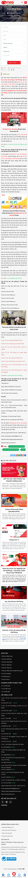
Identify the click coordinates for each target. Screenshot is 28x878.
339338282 (7, 747)
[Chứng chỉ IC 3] (14, 531)
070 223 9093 (7, 783)
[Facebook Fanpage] (3, 801)
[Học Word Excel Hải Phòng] (14, 592)
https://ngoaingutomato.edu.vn (13, 791)
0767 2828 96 (7, 769)
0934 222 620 (12, 786)
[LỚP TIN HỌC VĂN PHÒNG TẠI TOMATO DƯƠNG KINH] (14, 470)
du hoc (23, 449)
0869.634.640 (7, 762)
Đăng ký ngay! (13, 62)
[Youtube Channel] (7, 801)
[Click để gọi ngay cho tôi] (14, 874)
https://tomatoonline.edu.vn (8, 794)
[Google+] (11, 801)
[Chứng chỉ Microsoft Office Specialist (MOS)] (14, 500)
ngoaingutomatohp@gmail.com (12, 788)
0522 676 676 (7, 741)
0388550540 (7, 755)
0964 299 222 (21, 786)
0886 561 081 (7, 726)
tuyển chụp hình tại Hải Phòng (11, 449)
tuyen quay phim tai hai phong (17, 446)
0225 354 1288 (7, 710)
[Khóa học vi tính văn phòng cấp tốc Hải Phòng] (14, 621)
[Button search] (22, 2)
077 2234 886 (7, 718)
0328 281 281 (7, 734)
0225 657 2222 (7, 703)
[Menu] (25, 2)
